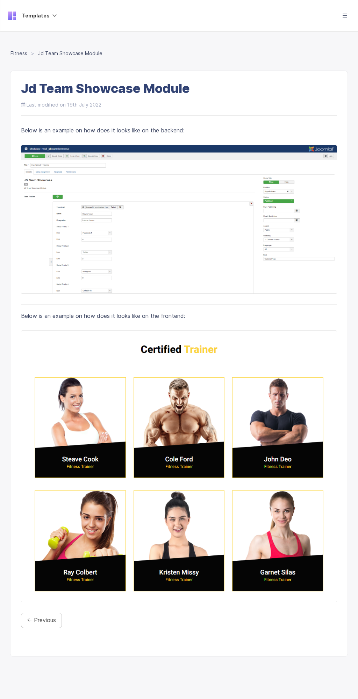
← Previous (41, 620)
